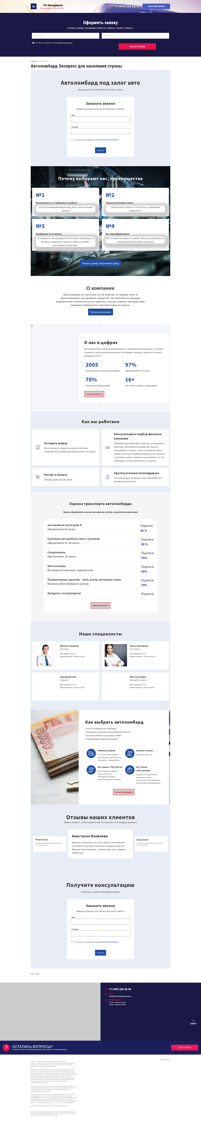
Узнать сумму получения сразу (100, 263)
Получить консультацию (100, 312)
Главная (34, 61)
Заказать (100, 150)
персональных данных (64, 43)
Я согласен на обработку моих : (54, 43)
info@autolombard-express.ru (120, 996)
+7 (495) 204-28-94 (127, 6)
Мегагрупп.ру (165, 1059)
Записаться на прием (78, 663)
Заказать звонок (94, 394)
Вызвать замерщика (123, 792)
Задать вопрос (184, 1048)
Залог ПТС (35, 974)
